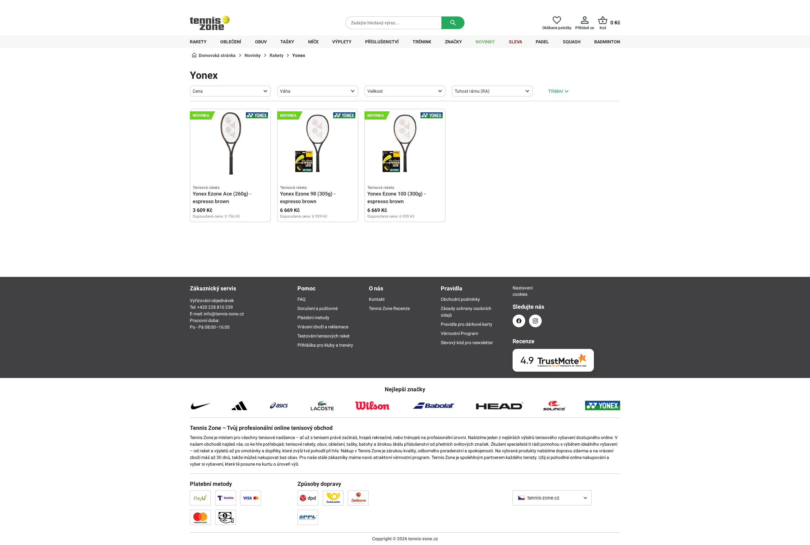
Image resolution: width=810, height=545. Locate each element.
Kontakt (377, 299)
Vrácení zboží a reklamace (322, 326)
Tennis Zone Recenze (389, 308)
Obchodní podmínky (460, 299)
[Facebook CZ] (519, 320)
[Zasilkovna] (358, 497)
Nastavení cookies (519, 291)
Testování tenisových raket (323, 335)
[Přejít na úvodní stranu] (210, 22)
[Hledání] (452, 22)
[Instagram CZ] (535, 320)
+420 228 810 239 (230, 5)
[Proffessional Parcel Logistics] (307, 517)
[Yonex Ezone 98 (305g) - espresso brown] (318, 143)
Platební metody (313, 317)
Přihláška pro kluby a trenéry (325, 345)
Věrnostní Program (459, 333)
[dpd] (307, 497)
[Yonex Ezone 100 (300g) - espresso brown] (405, 143)
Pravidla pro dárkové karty (466, 324)
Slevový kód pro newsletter (467, 342)
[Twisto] (225, 497)
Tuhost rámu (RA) (472, 91)
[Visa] (250, 497)
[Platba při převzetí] (225, 517)
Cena (198, 91)
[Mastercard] (200, 517)
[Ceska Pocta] (333, 497)
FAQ (301, 299)
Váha (285, 91)
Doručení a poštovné (317, 308)
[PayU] (200, 497)
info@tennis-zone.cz (224, 313)
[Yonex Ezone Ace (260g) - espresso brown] (230, 143)
